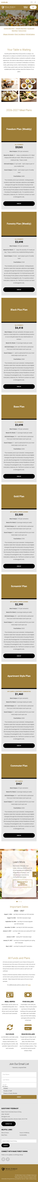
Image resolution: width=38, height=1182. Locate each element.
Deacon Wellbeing (24, 1132)
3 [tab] (21, 901)
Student (5, 1088)
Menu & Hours (26, 7)
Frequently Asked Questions (22, 883)
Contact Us (8, 1124)
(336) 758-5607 (5, 1114)
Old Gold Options (30, 34)
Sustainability (23, 1135)
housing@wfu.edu (16, 192)
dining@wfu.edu (19, 197)
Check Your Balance (20, 34)
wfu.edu (5, 2)
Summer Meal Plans (9, 28)
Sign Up (19, 203)
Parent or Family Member (10, 1093)
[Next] (35, 874)
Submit (19, 1097)
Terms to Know (22, 30)
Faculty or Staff (7, 1091)
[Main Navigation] (33, 7)
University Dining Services (8, 1178)
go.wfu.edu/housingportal (12, 187)
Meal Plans (4, 1135)
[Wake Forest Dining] (9, 1169)
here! (29, 985)
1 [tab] (17, 901)
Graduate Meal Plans (21, 28)
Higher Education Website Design (23, 1177)
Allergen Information (8, 34)
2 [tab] (19, 901)
